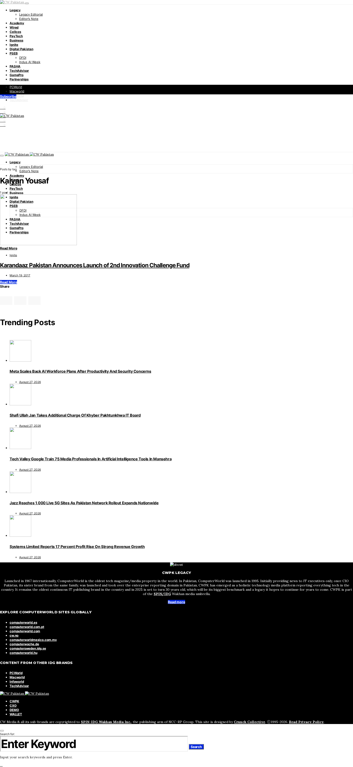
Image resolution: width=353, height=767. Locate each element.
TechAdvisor (19, 71)
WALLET (16, 714)
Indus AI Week (29, 62)
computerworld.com (25, 631)
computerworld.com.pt (27, 627)
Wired (14, 27)
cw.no (14, 635)
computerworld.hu (23, 653)
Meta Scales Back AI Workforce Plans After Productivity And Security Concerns (80, 371)
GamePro (17, 75)
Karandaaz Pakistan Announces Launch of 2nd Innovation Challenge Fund (94, 265)
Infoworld (17, 95)
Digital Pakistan (21, 49)
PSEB (14, 53)
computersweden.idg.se (28, 648)
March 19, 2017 (20, 275)
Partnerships (19, 79)
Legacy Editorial (31, 14)
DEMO (14, 710)
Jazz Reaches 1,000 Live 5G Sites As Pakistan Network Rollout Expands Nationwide (84, 502)
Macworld (17, 91)
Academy (17, 23)
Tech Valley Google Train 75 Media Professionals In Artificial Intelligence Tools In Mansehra (90, 459)
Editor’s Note (28, 19)
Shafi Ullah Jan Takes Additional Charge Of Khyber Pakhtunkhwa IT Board (75, 415)
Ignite (14, 45)
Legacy (15, 10)
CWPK (14, 701)
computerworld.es (23, 622)
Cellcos (15, 32)
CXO (13, 705)
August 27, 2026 (30, 382)
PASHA (15, 66)
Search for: (7, 734)
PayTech (16, 36)
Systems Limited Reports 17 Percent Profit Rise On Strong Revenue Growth (77, 546)
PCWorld (16, 87)
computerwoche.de (24, 644)
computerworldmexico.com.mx (33, 640)
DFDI (22, 58)
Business (16, 40)
